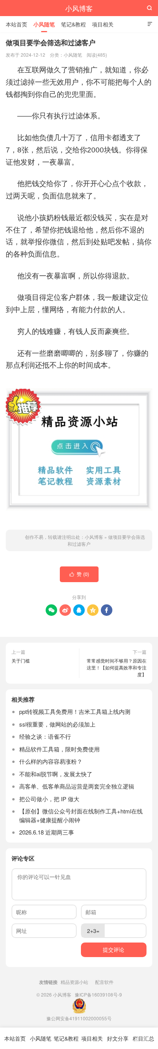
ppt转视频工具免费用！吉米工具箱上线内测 (74, 711)
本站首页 (16, 24)
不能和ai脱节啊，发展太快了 (55, 774)
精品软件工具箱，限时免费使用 (59, 749)
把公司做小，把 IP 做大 (49, 799)
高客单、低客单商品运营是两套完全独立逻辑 (76, 786)
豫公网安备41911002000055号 (79, 1018)
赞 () (79, 574)
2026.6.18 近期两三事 (46, 832)
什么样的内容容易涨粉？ (50, 761)
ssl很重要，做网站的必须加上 (57, 724)
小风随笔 (44, 24)
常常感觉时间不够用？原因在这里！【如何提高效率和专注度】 (116, 667)
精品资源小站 (74, 982)
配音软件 (104, 982)
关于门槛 (21, 660)
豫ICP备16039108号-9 (98, 994)
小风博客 (79, 8)
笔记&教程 (73, 24)
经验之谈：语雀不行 (45, 736)
